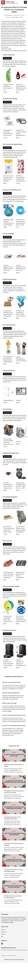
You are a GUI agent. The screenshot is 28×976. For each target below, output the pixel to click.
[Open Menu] (25, 2)
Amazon (3, 934)
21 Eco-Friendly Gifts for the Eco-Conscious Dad (13, 50)
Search (3, 929)
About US (3, 932)
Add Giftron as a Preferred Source (8, 955)
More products (7, 58)
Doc (2, 936)
